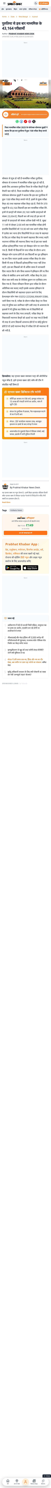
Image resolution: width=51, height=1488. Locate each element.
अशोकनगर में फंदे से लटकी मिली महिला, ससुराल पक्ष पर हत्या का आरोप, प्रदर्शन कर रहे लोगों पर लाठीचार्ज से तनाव (27, 628)
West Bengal (23, 17)
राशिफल (16, 553)
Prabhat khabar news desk (21, 33)
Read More (6, 502)
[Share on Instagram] (29, 121)
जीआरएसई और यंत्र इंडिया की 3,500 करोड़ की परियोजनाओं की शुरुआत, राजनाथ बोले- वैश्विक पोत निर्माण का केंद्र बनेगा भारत (27, 640)
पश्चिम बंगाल (33, 9)
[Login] (25, 1482)
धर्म (41, 549)
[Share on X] (33, 121)
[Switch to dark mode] (36, 3)
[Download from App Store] (30, 567)
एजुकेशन (13, 549)
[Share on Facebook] (21, 121)
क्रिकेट (8, 553)
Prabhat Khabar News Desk (26, 487)
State (13, 17)
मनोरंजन (21, 549)
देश (6, 549)
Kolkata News (16, 510)
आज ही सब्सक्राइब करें (25, 533)
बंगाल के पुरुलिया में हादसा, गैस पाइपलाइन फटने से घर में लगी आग (27, 413)
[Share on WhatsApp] (17, 121)
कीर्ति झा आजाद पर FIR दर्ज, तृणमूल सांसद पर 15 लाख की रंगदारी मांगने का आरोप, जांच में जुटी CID (27, 401)
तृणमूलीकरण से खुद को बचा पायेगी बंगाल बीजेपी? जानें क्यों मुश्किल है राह (26, 651)
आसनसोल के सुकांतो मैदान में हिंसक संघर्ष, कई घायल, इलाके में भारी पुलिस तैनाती (27, 433)
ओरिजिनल (44, 9)
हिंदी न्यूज (25, 557)
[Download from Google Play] (13, 567)
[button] (25, 94)
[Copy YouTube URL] (25, 121)
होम (3, 9)
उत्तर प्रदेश (23, 9)
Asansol (35, 17)
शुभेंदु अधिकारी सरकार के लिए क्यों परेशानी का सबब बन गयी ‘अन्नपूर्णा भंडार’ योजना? (27, 673)
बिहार (15, 9)
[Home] (15, 3)
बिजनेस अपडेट (32, 549)
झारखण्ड (9, 9)
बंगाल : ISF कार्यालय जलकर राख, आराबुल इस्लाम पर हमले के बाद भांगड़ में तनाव (25, 423)
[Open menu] (4, 3)
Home (4, 17)
